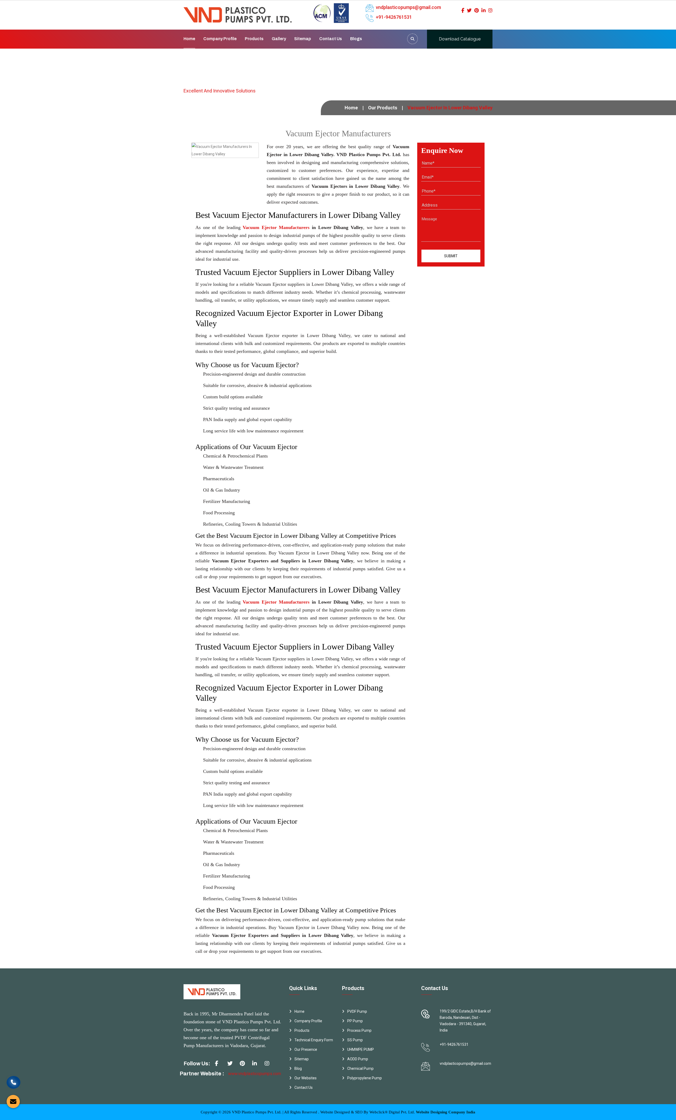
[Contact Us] (13, 1086)
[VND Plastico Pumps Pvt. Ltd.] (238, 11)
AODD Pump (357, 1059)
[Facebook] (462, 10)
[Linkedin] (483, 10)
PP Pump (355, 1021)
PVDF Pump (357, 1011)
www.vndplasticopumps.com (254, 1073)
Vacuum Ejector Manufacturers (276, 227)
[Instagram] (490, 10)
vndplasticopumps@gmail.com (408, 7)
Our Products (382, 107)
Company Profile (220, 38)
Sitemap (302, 38)
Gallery (279, 38)
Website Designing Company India (445, 1112)
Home (189, 38)
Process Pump (359, 1030)
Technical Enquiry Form (313, 1040)
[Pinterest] (476, 10)
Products (254, 38)
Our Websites (305, 1078)
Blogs (356, 38)
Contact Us (330, 38)
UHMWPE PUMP (360, 1049)
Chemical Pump (360, 1068)
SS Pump (355, 1040)
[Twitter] (469, 10)
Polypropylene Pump (364, 1078)
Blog (298, 1068)
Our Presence (305, 1049)
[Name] (412, 39)
